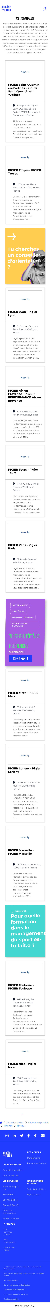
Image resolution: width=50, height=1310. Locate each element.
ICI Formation (9, 1269)
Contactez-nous (9, 1248)
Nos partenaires (9, 1240)
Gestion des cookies (11, 1299)
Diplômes (18, 611)
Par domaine (33, 1158)
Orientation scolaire (20, 624)
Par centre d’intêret (37, 1163)
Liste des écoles (15, 1122)
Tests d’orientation (36, 1189)
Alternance (20, 605)
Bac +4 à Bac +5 (10, 1205)
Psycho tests (33, 1194)
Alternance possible (38, 1122)
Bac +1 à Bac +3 (10, 1200)
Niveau (20, 1125)
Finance (8, 1125)
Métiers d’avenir (22, 617)
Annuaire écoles (11, 1175)
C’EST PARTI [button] (20, 658)
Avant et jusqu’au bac (11, 1187)
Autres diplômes (11, 1218)
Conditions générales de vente (15, 1294)
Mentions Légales (10, 1280)
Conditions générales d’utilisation (17, 1285)
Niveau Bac (8, 1194)
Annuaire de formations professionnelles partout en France (24, 1275)
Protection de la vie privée (14, 1290)
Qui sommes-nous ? (8, 1232)
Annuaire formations (13, 1170)
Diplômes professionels (9, 1211)
